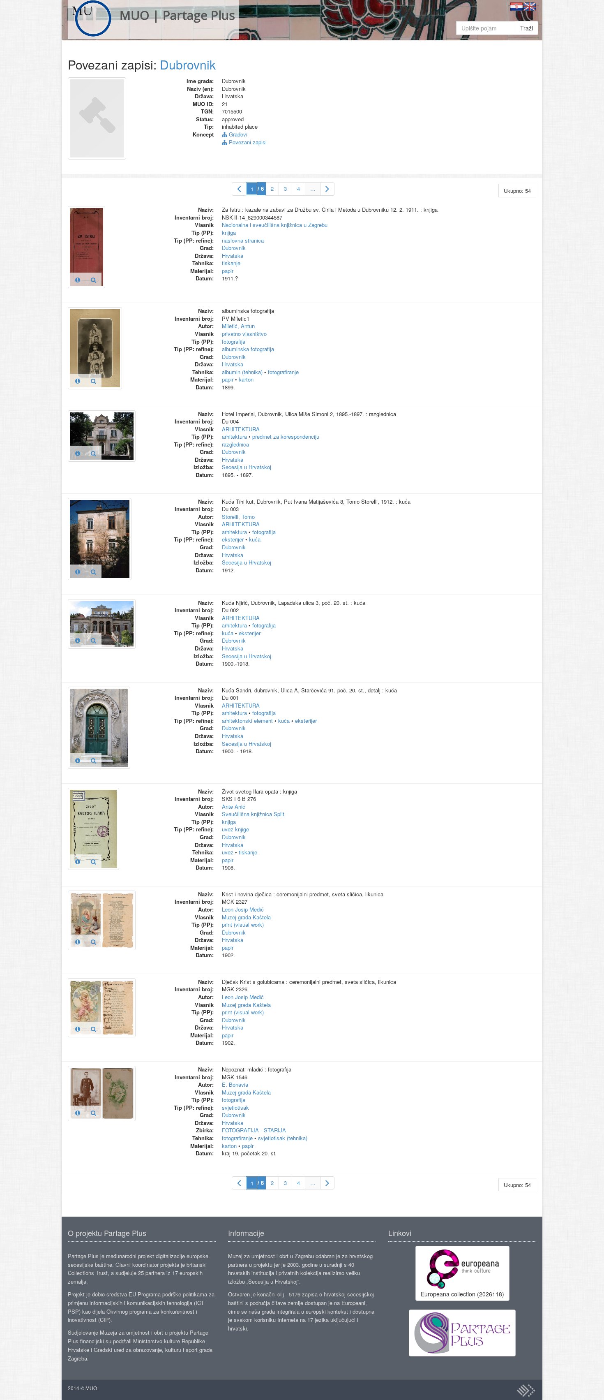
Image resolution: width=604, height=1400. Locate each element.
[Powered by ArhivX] (526, 1390)
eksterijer (233, 539)
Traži (526, 28)
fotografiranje (283, 372)
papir (227, 271)
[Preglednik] (93, 280)
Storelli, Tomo (238, 517)
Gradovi (237, 134)
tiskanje (231, 263)
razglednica (235, 444)
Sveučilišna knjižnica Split (253, 814)
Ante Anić (233, 806)
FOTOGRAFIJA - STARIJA (254, 1130)
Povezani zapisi (247, 142)
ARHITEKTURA (241, 429)
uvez (227, 852)
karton (246, 379)
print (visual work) (243, 924)
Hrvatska (232, 255)
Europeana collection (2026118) (462, 1294)
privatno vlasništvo (244, 334)
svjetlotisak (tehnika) (282, 1138)
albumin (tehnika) (242, 372)
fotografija (233, 341)
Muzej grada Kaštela (246, 917)
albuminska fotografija (248, 349)
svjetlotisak (235, 1107)
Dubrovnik (188, 64)
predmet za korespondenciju (285, 436)
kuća (255, 539)
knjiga (229, 232)
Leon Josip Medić (243, 909)
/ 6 (261, 188)
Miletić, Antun (238, 326)
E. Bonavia (235, 1084)
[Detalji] (77, 280)
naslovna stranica (243, 240)
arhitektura (234, 436)
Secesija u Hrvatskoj (246, 467)
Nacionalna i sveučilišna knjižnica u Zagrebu (274, 225)
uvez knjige (235, 829)
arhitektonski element (247, 720)
